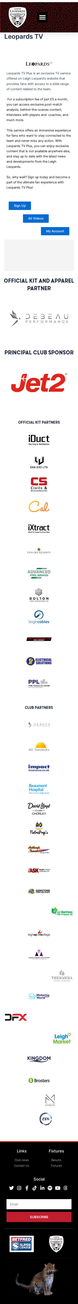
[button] (42, 17)
